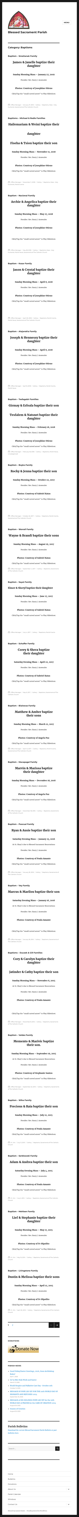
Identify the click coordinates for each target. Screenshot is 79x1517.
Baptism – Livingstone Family (23, 1271)
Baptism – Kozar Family (20, 263)
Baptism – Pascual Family (21, 824)
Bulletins (11, 1479)
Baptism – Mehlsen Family (21, 1211)
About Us (12, 1489)
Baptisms (45, 105)
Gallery (38, 105)
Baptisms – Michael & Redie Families (26, 118)
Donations (12, 1484)
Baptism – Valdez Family (20, 1035)
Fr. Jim (13, 1142)
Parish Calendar (14, 1494)
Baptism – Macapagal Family (22, 762)
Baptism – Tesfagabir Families (23, 399)
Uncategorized (13, 454)
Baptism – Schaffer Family (21, 643)
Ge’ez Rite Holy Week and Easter (23, 1380)
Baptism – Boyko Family (20, 465)
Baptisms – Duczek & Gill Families (25, 953)
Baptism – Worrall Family (20, 529)
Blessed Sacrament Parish (27, 32)
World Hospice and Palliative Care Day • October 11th (31, 1386)
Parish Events (19, 184)
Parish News (19, 252)
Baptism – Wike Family (19, 1100)
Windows (12, 1499)
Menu (67, 23)
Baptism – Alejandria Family (22, 331)
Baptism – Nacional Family (21, 195)
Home (10, 1474)
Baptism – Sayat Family (20, 582)
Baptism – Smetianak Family (22, 56)
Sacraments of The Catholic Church (26, 107)
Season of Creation (17, 1409)
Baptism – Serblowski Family (22, 1156)
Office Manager (16, 105)
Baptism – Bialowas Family (21, 706)
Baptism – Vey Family (19, 885)
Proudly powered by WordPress (37, 1511)
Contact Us (12, 1504)
